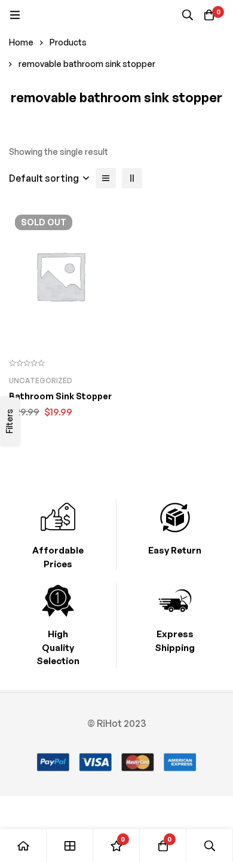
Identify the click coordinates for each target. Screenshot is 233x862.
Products (68, 42)
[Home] (23, 845)
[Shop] (70, 845)
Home (21, 42)
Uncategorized (40, 380)
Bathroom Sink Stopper (60, 396)
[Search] (187, 15)
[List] (106, 178)
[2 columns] (132, 178)
